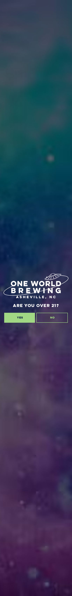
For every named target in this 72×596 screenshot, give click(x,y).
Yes (20, 317)
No (52, 317)
